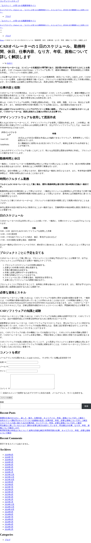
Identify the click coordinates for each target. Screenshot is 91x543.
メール (4, 367)
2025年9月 (9, 482)
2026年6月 (9, 460)
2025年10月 (9, 480)
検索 (2, 402)
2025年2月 (9, 499)
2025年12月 (9, 475)
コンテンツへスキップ (9, 1)
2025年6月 (9, 490)
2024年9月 (9, 512)
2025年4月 (9, 494)
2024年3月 (9, 527)
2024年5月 (9, 522)
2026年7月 (9, 457)
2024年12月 (9, 504)
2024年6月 (9, 519)
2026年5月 (9, 462)
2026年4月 (9, 465)
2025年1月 (9, 502)
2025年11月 (9, 477)
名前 (3, 362)
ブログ (8, 16)
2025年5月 (9, 492)
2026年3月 (9, 467)
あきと (10, 63)
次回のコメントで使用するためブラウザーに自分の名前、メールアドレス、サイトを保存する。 (43, 393)
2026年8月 (9, 455)
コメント (5, 388)
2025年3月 (9, 497)
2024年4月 (9, 524)
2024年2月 (9, 529)
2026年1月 (9, 472)
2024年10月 (9, 509)
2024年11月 (9, 507)
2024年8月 (9, 514)
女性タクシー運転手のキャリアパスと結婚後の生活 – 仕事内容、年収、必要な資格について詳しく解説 (43, 420)
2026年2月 (9, 470)
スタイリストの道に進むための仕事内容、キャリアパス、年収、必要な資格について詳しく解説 (41, 423)
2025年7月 (9, 487)
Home (2, 40)
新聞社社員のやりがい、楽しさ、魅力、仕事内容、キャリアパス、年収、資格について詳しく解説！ (42, 418)
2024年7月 (9, 517)
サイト (3, 371)
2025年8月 (9, 485)
